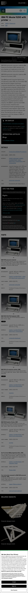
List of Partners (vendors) (6, 578)
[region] (14, 571)
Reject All (14, 586)
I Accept (14, 582)
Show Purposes (14, 590)
